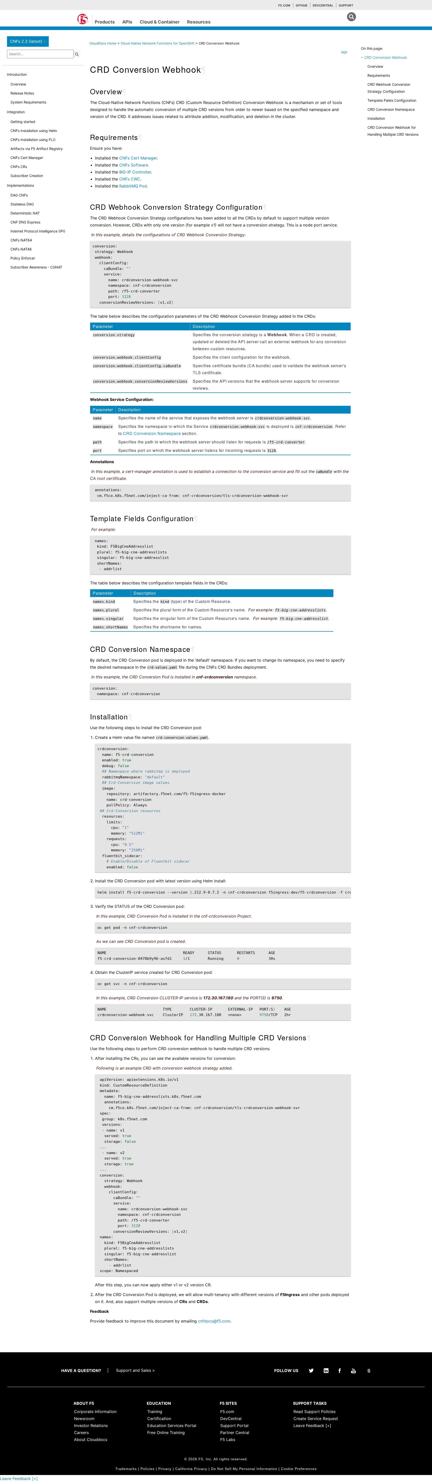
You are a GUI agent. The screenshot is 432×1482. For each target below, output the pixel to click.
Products (105, 21)
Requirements (379, 75)
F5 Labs (227, 1439)
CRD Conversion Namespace (391, 109)
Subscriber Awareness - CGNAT (36, 267)
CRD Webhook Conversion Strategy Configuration (389, 87)
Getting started (22, 121)
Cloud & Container (160, 21)
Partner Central (234, 1432)
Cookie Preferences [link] (299, 1469)
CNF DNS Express (25, 222)
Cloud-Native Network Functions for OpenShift (158, 43)
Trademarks (126, 1469)
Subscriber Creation (26, 175)
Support (346, 5)
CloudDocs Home (103, 43)
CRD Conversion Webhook (385, 57)
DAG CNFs (19, 195)
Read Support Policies (315, 1411)
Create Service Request (316, 1418)
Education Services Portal (171, 1425)
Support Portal (234, 1425)
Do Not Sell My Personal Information (244, 1469)
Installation (376, 118)
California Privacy (191, 1469)
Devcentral (323, 5)
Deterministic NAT (25, 213)
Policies (147, 1469)
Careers (81, 1432)
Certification (159, 1418)
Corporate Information (95, 1411)
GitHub (301, 5)
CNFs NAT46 (21, 249)
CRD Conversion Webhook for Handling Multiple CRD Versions (393, 130)
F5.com (284, 5)
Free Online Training (166, 1432)
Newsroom (84, 1418)
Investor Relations (91, 1425)
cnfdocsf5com (214, 1321)
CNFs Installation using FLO (33, 139)
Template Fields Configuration (392, 100)
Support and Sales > (135, 1370)
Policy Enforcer (22, 258)
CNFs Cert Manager (26, 157)
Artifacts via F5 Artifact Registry (36, 148)
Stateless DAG (22, 204)
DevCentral (231, 1418)
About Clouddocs (90, 1439)
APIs (127, 21)
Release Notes (22, 93)
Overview (18, 84)
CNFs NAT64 (21, 240)
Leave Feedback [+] (312, 1425)
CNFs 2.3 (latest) (29, 41)
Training (154, 1411)
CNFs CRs (18, 166)
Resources (198, 21)
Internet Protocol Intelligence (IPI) (37, 231)
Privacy (165, 1469)
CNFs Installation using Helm (33, 130)
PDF (344, 52)
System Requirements (28, 102)
